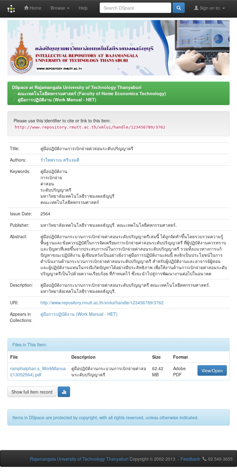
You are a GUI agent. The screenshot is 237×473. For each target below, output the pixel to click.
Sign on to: (210, 8)
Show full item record (31, 392)
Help (83, 8)
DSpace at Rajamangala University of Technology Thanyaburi (76, 87)
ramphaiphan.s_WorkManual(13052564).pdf (38, 371)
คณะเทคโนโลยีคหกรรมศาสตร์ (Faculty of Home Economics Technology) (92, 93)
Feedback (190, 459)
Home (34, 8)
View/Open (212, 370)
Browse (58, 8)
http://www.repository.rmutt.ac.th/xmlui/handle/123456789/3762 (102, 302)
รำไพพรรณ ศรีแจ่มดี (59, 160)
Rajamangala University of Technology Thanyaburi (79, 459)
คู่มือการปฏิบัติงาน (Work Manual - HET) (57, 99)
